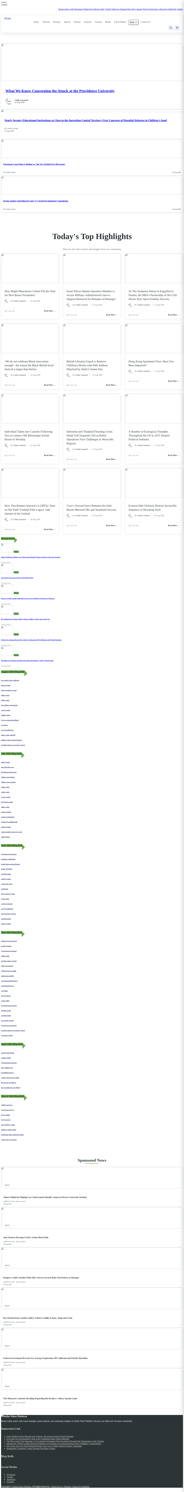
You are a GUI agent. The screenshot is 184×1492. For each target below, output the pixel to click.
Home (36, 22)
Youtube (10, 1482)
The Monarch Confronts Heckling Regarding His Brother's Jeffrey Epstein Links (27, 660)
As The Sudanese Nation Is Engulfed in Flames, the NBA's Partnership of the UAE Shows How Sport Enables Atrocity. (153, 295)
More (132, 22)
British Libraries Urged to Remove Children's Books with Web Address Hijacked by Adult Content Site (87, 365)
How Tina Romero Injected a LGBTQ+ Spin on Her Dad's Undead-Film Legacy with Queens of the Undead (30, 509)
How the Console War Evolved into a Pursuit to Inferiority (140, 9)
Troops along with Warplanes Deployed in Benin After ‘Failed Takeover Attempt (80, 9)
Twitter (9, 1477)
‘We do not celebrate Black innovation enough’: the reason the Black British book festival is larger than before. (29, 365)
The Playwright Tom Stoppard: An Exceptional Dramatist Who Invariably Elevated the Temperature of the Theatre (55, 1441)
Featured (87, 22)
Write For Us (56, 1486)
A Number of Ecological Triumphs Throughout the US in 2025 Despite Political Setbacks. (149, 435)
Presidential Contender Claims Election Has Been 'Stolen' (30, 1448)
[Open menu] (177, 28)
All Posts (46, 22)
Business (57, 22)
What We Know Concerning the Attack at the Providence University (60, 91)
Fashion (77, 22)
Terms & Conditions (80, 1486)
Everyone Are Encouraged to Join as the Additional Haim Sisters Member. (38, 1439)
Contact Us (145, 22)
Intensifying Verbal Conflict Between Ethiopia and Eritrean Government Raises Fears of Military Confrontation (53, 1444)
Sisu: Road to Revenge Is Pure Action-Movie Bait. (17, 578)
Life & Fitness (120, 22)
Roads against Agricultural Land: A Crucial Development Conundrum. (35, 201)
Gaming (98, 22)
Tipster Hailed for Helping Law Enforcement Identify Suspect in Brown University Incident (30, 557)
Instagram (10, 1479)
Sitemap (67, 1486)
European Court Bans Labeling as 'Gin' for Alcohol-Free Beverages (34, 164)
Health (108, 22)
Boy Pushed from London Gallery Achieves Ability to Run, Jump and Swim (25, 619)
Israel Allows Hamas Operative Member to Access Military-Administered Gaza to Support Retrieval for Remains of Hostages (91, 295)
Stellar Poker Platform (21, 1486)
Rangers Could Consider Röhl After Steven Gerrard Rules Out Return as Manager (28, 598)
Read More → (49, 311)
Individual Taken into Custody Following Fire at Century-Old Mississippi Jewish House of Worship (29, 435)
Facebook (10, 1474)
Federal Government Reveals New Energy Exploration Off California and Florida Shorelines (31, 640)
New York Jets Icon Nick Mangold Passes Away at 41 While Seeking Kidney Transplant (44, 1446)
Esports (67, 22)
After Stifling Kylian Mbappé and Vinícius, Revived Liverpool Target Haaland (39, 1436)
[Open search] (170, 28)
